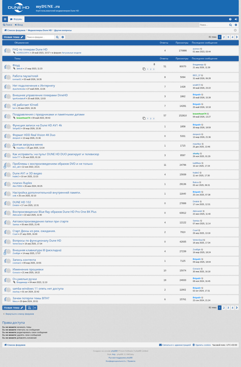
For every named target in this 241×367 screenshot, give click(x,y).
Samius (16, 224)
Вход (20, 25)
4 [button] (232, 37)
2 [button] (224, 37)
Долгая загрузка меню (28, 144)
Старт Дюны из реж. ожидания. (34, 231)
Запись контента (24, 260)
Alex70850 (17, 186)
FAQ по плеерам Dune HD (30, 49)
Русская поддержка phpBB (121, 358)
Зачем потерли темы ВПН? (31, 298)
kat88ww (197, 163)
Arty (113, 354)
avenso (196, 49)
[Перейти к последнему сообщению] (201, 48)
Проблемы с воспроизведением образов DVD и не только (53, 164)
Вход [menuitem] (237, 20)
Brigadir (197, 94)
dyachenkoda (19, 89)
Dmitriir (16, 205)
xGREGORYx (23, 53)
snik (14, 196)
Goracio (16, 272)
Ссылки (6, 20)
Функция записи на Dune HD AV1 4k (37, 125)
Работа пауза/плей (25, 76)
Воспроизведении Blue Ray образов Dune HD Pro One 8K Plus (54, 212)
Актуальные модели (71, 53)
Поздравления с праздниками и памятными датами (49, 114)
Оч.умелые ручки (25, 279)
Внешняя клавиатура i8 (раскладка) (37, 250)
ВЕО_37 (197, 75)
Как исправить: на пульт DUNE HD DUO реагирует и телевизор (56, 154)
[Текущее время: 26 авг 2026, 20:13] (235, 30)
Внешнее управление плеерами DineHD (40, 95)
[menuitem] (230, 19)
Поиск (9, 25)
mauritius (21, 148)
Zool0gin (16, 253)
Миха (15, 301)
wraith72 (197, 85)
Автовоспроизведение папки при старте (40, 221)
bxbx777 (17, 157)
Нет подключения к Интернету (34, 85)
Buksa (196, 182)
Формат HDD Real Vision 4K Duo (34, 135)
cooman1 (17, 263)
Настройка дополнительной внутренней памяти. (47, 192)
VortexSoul (17, 244)
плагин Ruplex (22, 183)
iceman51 (17, 79)
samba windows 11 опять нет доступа (38, 288)
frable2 (16, 176)
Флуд (16, 65)
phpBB (114, 351)
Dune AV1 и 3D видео (27, 173)
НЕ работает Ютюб (25, 105)
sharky (196, 153)
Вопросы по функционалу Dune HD (37, 240)
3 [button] (228, 37)
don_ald (16, 167)
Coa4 (15, 234)
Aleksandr (17, 215)
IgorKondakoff (19, 98)
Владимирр (198, 64)
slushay (16, 292)
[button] (237, 37)
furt (14, 108)
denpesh (17, 138)
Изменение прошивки (28, 269)
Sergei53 (17, 128)
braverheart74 (23, 118)
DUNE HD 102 (22, 202)
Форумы (18, 19)
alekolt (19, 68)
